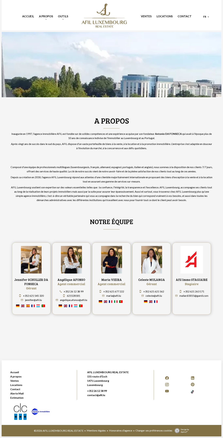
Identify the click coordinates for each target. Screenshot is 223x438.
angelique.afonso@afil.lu (73, 299)
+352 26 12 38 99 (73, 291)
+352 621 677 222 (113, 291)
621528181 (73, 295)
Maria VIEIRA (111, 280)
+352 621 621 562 (153, 291)
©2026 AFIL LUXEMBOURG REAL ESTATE (58, 430)
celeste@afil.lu (154, 295)
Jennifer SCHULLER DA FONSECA (31, 282)
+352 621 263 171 (193, 291)
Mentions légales (96, 430)
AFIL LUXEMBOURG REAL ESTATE (108, 372)
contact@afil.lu (96, 395)
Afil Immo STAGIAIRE (191, 280)
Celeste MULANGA (151, 280)
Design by (185, 430)
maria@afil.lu (113, 295)
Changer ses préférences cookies (153, 430)
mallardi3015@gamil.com (193, 295)
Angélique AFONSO (71, 280)
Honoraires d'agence (120, 430)
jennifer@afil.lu (33, 299)
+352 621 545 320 (33, 295)
